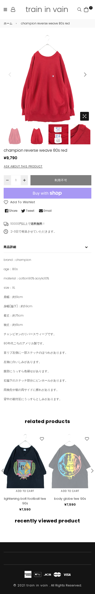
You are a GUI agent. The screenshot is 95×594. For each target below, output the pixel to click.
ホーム (8, 23)
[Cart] (86, 9)
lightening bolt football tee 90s (25, 501)
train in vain (47, 9)
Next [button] (85, 74)
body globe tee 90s (70, 498)
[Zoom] (84, 116)
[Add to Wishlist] (41, 438)
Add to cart (25, 491)
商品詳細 (10, 247)
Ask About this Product (23, 166)
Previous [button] (9, 74)
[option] (47, 79)
